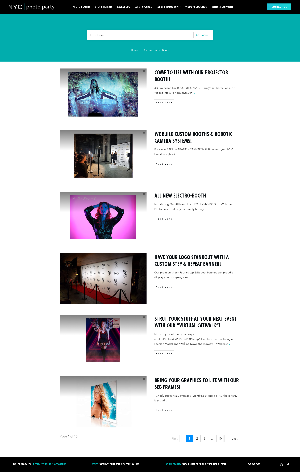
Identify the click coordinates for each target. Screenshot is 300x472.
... (194, 93)
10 (220, 438)
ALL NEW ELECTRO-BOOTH (180, 195)
